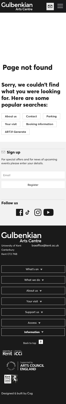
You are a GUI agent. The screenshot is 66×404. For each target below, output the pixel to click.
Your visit (11, 124)
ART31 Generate (15, 131)
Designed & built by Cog (17, 393)
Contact (31, 116)
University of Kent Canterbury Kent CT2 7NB (11, 250)
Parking (51, 116)
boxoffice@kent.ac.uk (45, 245)
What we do (32, 280)
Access (32, 322)
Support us (32, 312)
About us (11, 116)
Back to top (30, 342)
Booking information (39, 124)
